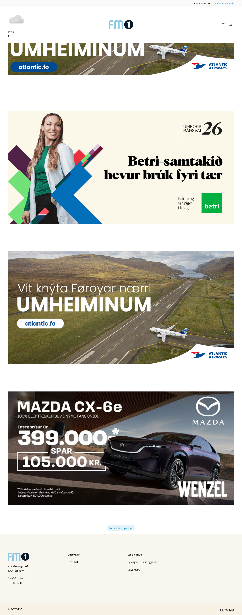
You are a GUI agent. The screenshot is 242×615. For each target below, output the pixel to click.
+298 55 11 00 (202, 3)
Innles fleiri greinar (121, 528)
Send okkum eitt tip (223, 3)
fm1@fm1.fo (15, 578)
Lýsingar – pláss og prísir (143, 562)
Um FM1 (73, 562)
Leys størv (134, 570)
